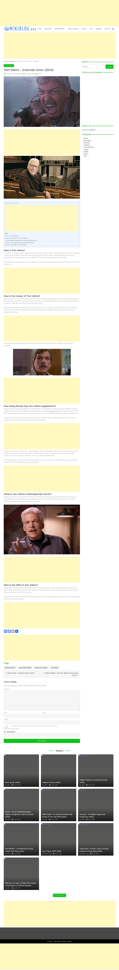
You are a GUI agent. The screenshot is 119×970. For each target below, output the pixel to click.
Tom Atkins (54, 667)
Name (6, 712)
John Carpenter (51, 411)
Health (86, 152)
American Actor (10, 667)
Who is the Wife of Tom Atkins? (16, 245)
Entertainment (59, 29)
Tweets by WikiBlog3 (89, 130)
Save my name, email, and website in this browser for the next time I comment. (34, 726)
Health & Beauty (73, 29)
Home (40, 29)
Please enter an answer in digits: (11, 728)
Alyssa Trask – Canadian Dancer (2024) (20, 673)
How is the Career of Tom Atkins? (17, 238)
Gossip (86, 149)
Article (86, 138)
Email (44, 712)
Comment (7, 689)
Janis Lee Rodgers (25, 667)
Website (6, 719)
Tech (91, 29)
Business (99, 29)
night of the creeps (41, 667)
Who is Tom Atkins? (12, 236)
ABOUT (107, 29)
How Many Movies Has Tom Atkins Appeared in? (21, 240)
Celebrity (87, 145)
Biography (48, 29)
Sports (84, 29)
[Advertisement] (56, 13)
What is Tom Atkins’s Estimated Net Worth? (20, 242)
